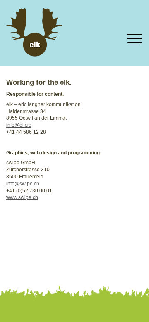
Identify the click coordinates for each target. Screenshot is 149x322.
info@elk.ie (18, 125)
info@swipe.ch (22, 184)
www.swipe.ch (22, 197)
